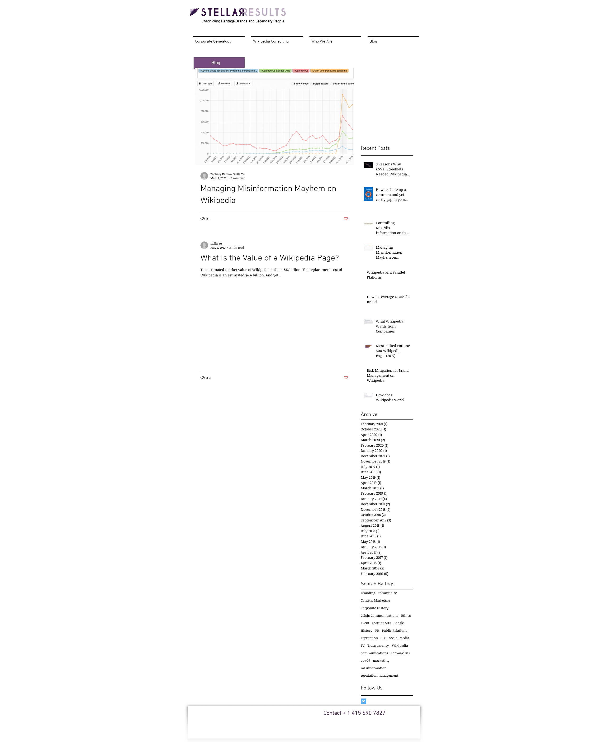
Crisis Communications (379, 615)
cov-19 (365, 660)
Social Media (399, 638)
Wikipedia (400, 645)
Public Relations (394, 630)
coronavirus (400, 653)
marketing (381, 660)
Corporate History (375, 608)
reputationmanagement (379, 675)
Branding (368, 593)
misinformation (373, 668)
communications (374, 653)
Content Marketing (375, 600)
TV (363, 645)
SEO (383, 638)
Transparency (378, 645)
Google (399, 623)
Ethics (406, 615)
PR (377, 630)
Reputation (369, 638)
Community (387, 593)
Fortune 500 (381, 623)
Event (365, 623)
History (366, 630)
